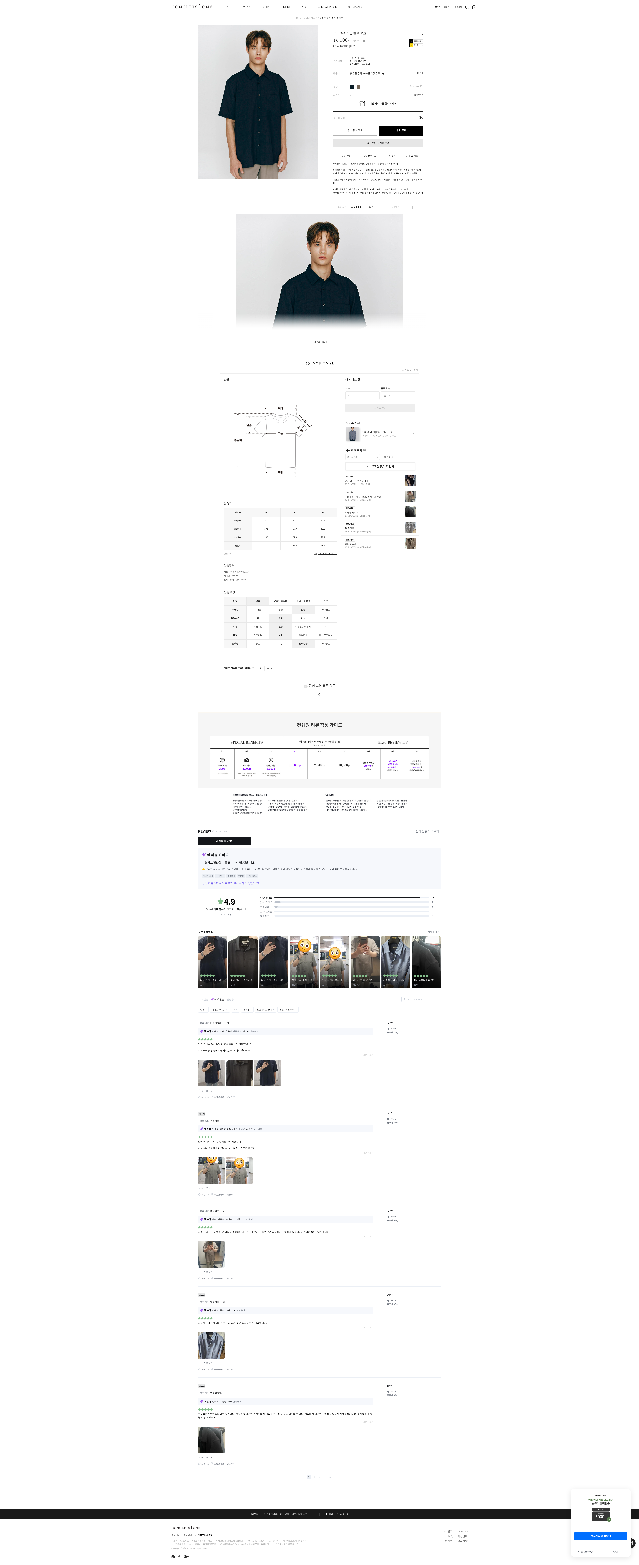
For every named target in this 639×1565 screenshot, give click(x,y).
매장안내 (463, 1536)
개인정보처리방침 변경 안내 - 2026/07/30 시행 (284, 1514)
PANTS (246, 7)
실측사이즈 (418, 95)
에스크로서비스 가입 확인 (284, 1544)
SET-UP (286, 7)
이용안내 (175, 1535)
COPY (352, 46)
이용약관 (187, 1535)
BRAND (463, 1531)
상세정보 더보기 (319, 342)
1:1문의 (448, 1531)
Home (299, 18)
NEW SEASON (344, 1514)
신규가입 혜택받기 (600, 1536)
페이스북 (413, 207)
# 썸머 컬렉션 (310, 18)
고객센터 (458, 7)
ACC (304, 7)
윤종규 (305, 1540)
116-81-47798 (193, 1544)
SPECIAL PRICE (327, 7)
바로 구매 (401, 130)
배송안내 (419, 73)
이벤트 (449, 1541)
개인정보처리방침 (204, 1535)
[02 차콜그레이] (352, 87)
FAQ (450, 1536)
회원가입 (447, 7)
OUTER (266, 7)
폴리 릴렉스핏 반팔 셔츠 (331, 18)
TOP (228, 7)
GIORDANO (355, 7)
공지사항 (463, 1541)
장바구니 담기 (355, 130)
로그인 (438, 7)
